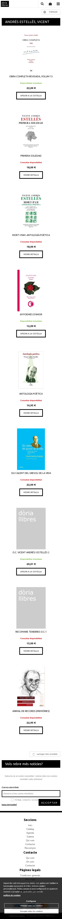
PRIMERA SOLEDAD (31, 155)
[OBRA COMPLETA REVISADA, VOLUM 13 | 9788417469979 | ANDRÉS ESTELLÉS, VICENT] (31, 52)
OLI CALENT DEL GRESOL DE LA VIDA (31, 473)
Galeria (30, 836)
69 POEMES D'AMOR (31, 314)
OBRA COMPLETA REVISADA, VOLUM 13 (31, 76)
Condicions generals (30, 875)
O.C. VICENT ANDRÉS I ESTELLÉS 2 (31, 552)
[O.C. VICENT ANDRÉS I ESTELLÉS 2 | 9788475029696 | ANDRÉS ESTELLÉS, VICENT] (31, 528)
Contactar (30, 844)
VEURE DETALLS (31, 175)
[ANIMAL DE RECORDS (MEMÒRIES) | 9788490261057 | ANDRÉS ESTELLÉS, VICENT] (31, 687)
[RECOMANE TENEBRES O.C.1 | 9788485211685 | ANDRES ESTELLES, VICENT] (31, 608)
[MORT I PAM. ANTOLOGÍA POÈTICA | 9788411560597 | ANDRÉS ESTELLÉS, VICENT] (31, 211)
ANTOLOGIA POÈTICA (31, 393)
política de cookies (11, 895)
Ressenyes (30, 848)
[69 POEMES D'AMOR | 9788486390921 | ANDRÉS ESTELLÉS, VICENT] (31, 290)
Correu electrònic (10, 787)
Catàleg (30, 829)
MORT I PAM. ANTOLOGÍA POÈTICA (31, 235)
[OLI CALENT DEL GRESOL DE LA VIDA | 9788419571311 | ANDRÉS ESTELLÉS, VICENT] (31, 449)
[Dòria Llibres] (5, 4)
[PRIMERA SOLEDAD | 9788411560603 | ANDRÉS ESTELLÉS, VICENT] (31, 132)
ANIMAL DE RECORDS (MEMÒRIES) (31, 711)
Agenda (30, 833)
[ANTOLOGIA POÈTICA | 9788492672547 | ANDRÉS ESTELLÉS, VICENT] (31, 370)
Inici (30, 825)
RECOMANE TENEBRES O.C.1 (31, 631)
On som (30, 861)
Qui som (30, 840)
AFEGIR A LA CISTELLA (31, 96)
